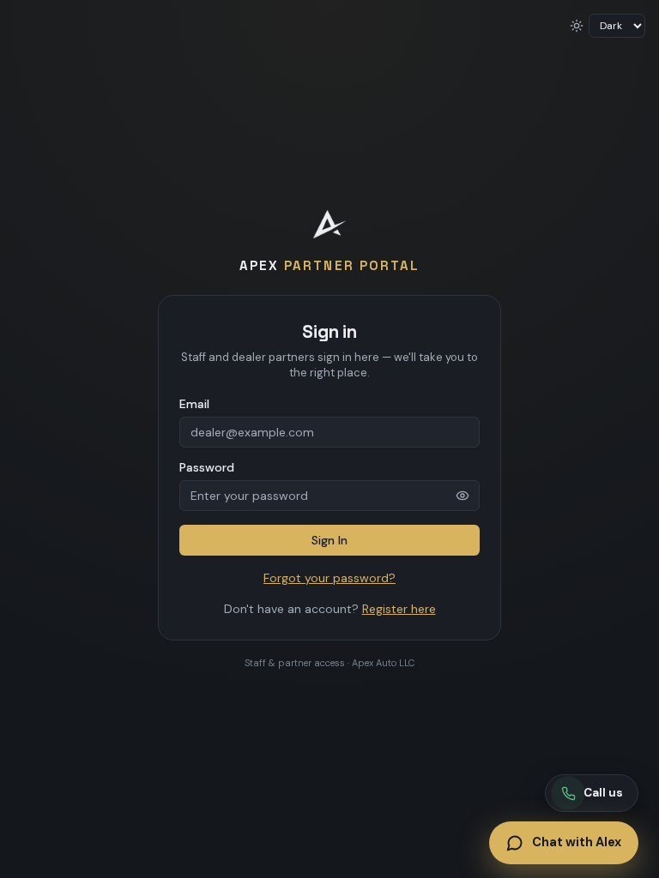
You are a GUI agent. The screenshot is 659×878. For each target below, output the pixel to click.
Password (206, 467)
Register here (399, 608)
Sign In (329, 540)
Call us (603, 792)
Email (194, 404)
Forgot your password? (329, 578)
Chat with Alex (576, 842)
